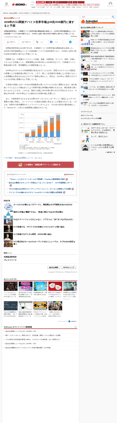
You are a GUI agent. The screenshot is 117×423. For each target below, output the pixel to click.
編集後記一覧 (111, 152)
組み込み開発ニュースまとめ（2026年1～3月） (21, 343)
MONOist (5, 13)
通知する (28, 42)
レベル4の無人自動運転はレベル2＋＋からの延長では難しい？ (102, 147)
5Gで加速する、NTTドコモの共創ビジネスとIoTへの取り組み (39, 227)
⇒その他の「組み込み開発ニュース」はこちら (23, 158)
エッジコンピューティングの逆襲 (91, 118)
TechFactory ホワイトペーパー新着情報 (18, 327)
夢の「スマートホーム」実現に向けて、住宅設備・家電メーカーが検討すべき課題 (32, 335)
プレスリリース (10, 260)
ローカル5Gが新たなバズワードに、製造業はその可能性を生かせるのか (42, 205)
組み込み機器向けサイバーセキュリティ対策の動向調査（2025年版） (28, 348)
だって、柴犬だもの (99, 136)
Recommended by (63, 321)
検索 (113, 16)
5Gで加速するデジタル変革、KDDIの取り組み (32, 234)
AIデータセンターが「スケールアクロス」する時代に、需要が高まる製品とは (103, 130)
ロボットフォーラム (87, 115)
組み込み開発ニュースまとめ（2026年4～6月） (21, 331)
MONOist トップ (68, 267)
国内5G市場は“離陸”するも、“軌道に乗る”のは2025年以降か (38, 212)
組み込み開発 (13, 13)
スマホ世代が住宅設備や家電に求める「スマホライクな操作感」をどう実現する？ (32, 339)
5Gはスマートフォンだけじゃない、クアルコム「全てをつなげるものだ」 (43, 219)
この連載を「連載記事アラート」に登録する (42, 165)
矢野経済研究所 (10, 257)
